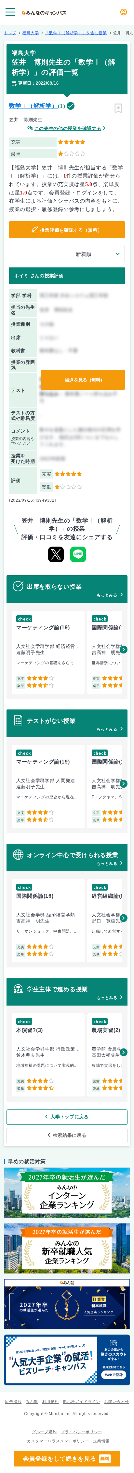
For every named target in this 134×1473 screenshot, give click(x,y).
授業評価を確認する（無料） (71, 230)
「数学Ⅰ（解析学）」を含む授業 (76, 33)
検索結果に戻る (70, 1135)
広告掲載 (13, 1401)
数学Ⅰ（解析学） (33, 106)
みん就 (32, 1401)
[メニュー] (10, 12)
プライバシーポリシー (81, 1432)
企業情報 (101, 1441)
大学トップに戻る (69, 1116)
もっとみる (107, 595)
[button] (123, 649)
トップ (10, 33)
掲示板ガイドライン (81, 1401)
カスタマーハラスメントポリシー (58, 1441)
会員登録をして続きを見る (66, 1458)
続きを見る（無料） (85, 379)
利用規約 (50, 1401)
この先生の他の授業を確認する (67, 128)
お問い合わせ (116, 1401)
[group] (48, 652)
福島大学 (30, 33)
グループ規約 (44, 1432)
